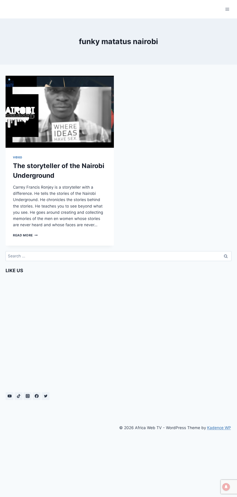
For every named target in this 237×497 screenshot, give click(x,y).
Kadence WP (219, 427)
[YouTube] (9, 396)
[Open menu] (227, 9)
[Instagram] (27, 396)
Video (17, 157)
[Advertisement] (62, 455)
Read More (25, 235)
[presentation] (60, 112)
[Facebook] (37, 396)
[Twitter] (46, 396)
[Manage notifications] (226, 487)
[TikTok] (18, 396)
